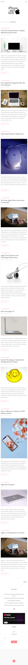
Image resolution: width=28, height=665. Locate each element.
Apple (14, 631)
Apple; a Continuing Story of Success (12, 533)
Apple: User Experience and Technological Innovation (9, 256)
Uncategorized (5, 28)
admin (2, 34)
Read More (4, 72)
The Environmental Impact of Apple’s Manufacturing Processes (13, 31)
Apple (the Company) (8, 485)
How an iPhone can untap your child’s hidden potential (13, 412)
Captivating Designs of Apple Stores (12, 134)
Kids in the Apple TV (7, 311)
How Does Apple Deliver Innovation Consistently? (12, 201)
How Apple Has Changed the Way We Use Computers (13, 84)
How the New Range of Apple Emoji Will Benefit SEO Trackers (12, 361)
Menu (3, 1)
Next (25, 581)
